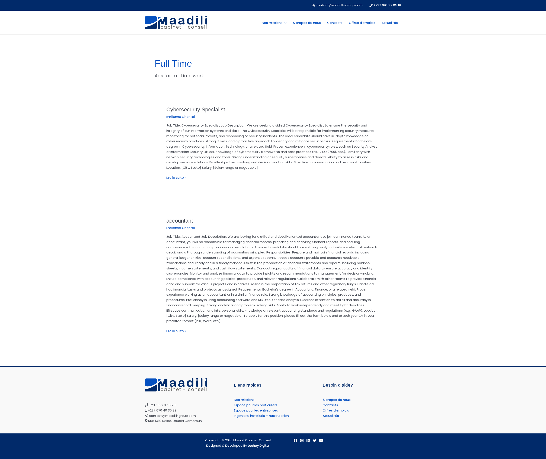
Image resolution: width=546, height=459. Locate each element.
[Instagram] (302, 440)
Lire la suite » (176, 177)
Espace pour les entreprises (256, 410)
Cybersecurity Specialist (195, 109)
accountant (179, 220)
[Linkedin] (308, 440)
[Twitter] (315, 440)
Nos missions (272, 22)
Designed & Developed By (237, 445)
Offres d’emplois (362, 22)
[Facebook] (295, 440)
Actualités (390, 22)
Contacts (335, 22)
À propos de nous (307, 22)
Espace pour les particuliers (255, 405)
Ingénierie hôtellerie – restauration (261, 415)
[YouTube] (321, 440)
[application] (284, 22)
